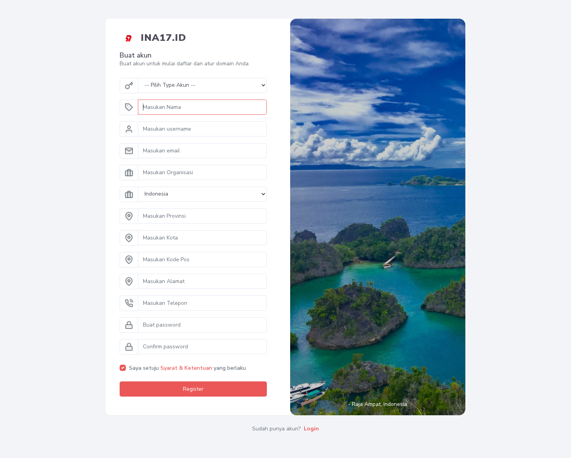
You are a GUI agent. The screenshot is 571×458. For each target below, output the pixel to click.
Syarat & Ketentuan (186, 368)
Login (311, 428)
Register (193, 389)
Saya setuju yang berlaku (187, 368)
